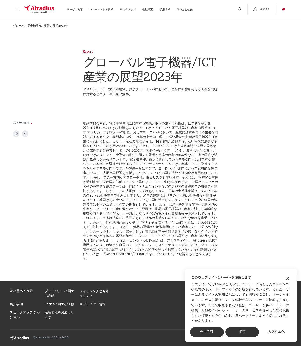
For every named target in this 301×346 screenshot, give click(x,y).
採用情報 (165, 9)
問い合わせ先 (185, 9)
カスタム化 (276, 332)
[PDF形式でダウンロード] (25, 133)
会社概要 (147, 9)
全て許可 (206, 332)
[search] (240, 9)
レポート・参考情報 (101, 9)
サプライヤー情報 (92, 304)
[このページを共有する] (16, 133)
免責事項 (16, 304)
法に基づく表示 (21, 291)
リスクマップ (128, 9)
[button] (17, 9)
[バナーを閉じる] (287, 279)
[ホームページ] (39, 9)
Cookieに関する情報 (59, 304)
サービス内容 (75, 9)
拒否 (242, 332)
